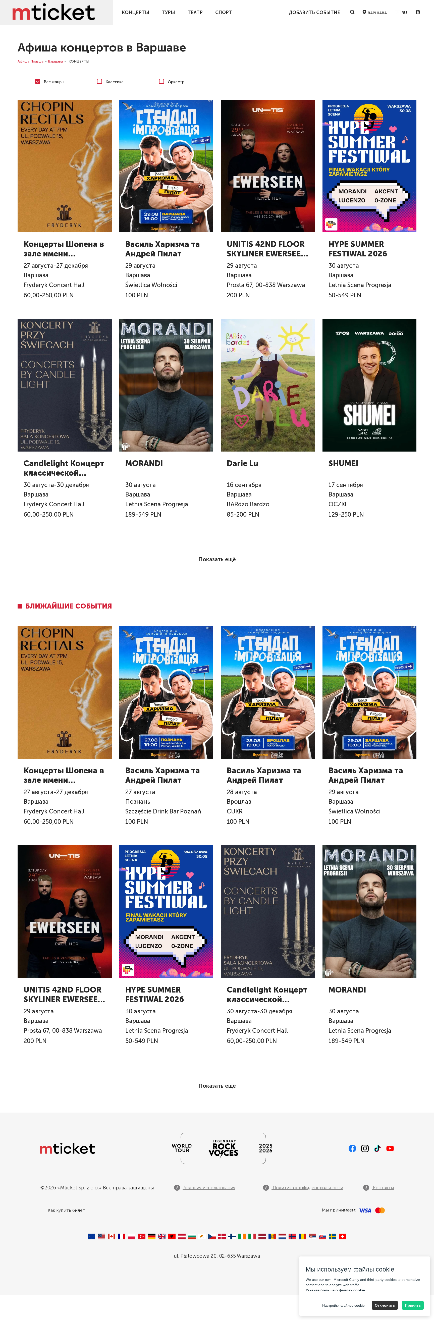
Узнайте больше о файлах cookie (335, 1290)
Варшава (55, 61)
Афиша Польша (30, 61)
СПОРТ (223, 12)
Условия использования (209, 1187)
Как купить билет (66, 1210)
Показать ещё (217, 559)
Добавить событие (314, 12)
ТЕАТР (195, 12)
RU (404, 12)
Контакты (383, 1187)
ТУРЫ (168, 12)
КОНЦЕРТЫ (135, 12)
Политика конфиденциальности (307, 1187)
